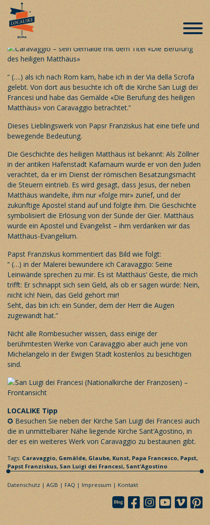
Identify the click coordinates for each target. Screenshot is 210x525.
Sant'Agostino (147, 466)
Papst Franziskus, (33, 466)
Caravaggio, (40, 458)
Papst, (189, 458)
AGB (52, 484)
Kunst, (122, 458)
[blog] (121, 502)
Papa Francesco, (156, 458)
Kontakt (128, 484)
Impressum (96, 484)
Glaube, (100, 458)
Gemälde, (73, 458)
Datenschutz (23, 484)
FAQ (69, 484)
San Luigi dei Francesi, (93, 466)
